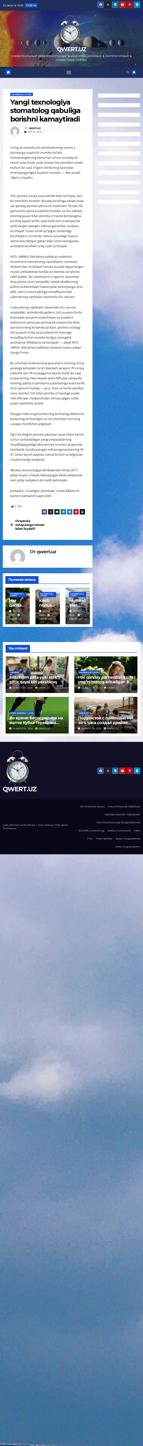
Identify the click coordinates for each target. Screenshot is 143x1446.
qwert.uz (35, 128)
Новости (84, 713)
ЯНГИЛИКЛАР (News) (92, 806)
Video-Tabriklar (104, 838)
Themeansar (10, 828)
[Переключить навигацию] (68, 72)
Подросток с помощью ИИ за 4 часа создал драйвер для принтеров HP (105, 722)
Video (137, 830)
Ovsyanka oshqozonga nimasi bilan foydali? (29, 525)
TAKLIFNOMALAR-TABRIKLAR (124, 806)
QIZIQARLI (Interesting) (91, 830)
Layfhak (14, 672)
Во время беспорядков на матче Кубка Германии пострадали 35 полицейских (36, 724)
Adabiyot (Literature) (119, 830)
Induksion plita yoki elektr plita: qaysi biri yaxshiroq (35, 679)
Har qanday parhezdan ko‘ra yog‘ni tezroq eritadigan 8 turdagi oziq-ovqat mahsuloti (105, 684)
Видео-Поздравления (128, 838)
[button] (128, 72)
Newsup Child (52, 825)
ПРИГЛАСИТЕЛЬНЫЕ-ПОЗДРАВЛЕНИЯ (118, 822)
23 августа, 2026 (23, 687)
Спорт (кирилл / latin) (22, 713)
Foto (90, 838)
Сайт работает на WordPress (19, 825)
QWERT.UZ (71, 49)
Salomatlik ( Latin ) (21, 94)
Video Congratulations (127, 846)
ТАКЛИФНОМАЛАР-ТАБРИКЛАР (122, 814)
